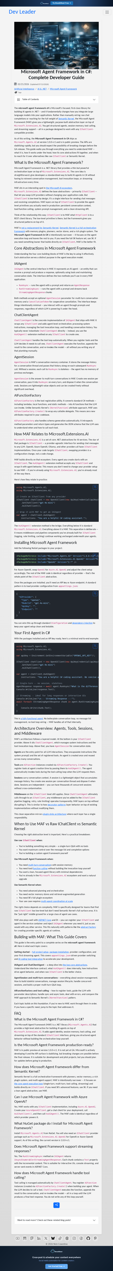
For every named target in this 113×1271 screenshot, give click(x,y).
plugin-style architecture (54, 814)
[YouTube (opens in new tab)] (18, 1238)
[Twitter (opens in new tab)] (46, 1238)
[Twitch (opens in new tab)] (32, 1238)
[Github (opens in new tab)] (88, 1238)
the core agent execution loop (28, 1084)
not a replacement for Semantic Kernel (40, 228)
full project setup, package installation (50, 952)
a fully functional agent (32, 719)
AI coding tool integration (30, 959)
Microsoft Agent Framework (63, 89)
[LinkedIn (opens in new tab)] (39, 1238)
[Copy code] (95, 487)
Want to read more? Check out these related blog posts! (44, 1220)
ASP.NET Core (44, 920)
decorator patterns (57, 805)
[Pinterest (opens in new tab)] (95, 1238)
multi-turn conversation (39, 865)
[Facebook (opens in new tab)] (81, 1238)
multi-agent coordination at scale (57, 901)
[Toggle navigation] (107, 12)
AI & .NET (42, 89)
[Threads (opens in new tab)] (67, 1238)
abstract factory (88, 927)
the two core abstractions (75, 965)
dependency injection (82, 623)
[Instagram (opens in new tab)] (74, 1238)
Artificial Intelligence (24, 89)
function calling (40, 868)
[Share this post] (56, 1205)
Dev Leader (22, 12)
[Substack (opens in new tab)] (25, 1238)
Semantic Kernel (66, 119)
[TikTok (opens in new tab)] (60, 1238)
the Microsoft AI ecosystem (59, 188)
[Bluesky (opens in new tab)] (53, 1238)
